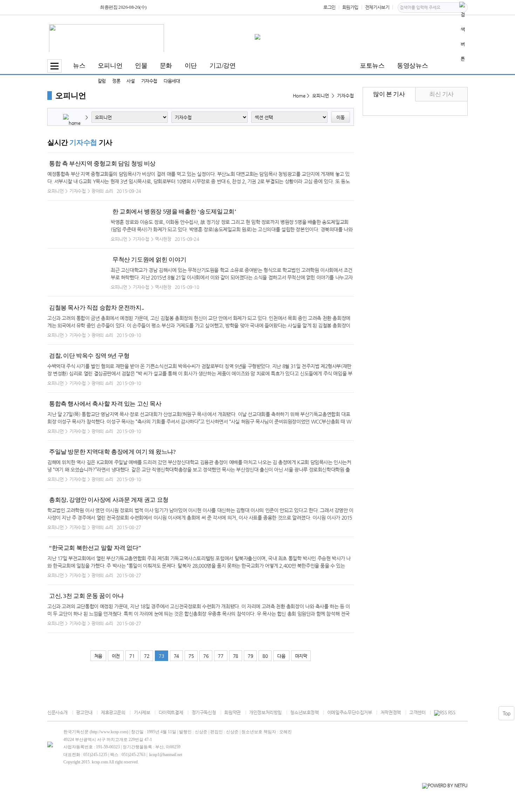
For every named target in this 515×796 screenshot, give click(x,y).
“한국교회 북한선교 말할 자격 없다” (95, 548)
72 (146, 656)
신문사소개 (57, 712)
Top (506, 713)
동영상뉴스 (412, 65)
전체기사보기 (377, 7)
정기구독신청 (204, 712)
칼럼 (102, 80)
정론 (116, 80)
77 (220, 656)
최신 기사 (441, 94)
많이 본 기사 (389, 94)
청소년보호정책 (304, 712)
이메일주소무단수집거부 (349, 712)
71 (132, 656)
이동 (340, 117)
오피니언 (110, 65)
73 (161, 656)
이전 (116, 656)
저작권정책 (390, 712)
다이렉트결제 (171, 712)
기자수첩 (149, 80)
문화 (166, 65)
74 (176, 656)
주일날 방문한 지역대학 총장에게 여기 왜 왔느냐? (112, 451)
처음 (98, 656)
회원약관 (232, 712)
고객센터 (417, 712)
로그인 (329, 7)
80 (265, 656)
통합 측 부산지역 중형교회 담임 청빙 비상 (102, 163)
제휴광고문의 (113, 712)
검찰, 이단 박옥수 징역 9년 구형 (89, 355)
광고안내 (84, 712)
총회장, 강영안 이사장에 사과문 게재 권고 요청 (109, 500)
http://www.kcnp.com (109, 731)
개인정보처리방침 (265, 712)
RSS (451, 712)
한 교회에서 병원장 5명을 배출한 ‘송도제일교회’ (174, 211)
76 (205, 656)
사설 (130, 80)
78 (235, 656)
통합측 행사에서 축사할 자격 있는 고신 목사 (105, 403)
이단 (191, 65)
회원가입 (350, 7)
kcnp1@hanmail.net (165, 754)
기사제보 (142, 712)
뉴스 (79, 65)
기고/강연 (223, 65)
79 (250, 656)
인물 (141, 65)
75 (191, 656)
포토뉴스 (372, 65)
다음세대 (172, 80)
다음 (281, 656)
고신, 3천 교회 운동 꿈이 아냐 (86, 596)
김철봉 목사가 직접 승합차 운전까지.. (96, 307)
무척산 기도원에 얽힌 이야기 (149, 259)
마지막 (301, 656)
